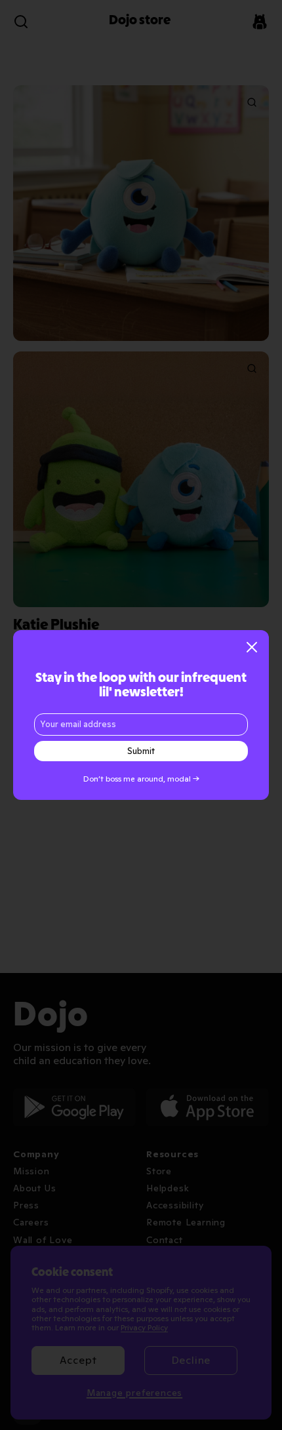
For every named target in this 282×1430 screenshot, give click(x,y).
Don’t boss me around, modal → (141, 779)
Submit (141, 751)
